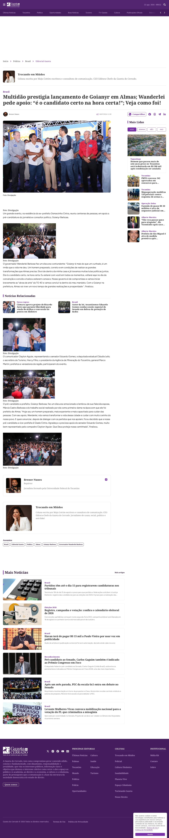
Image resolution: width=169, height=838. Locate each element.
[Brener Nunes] (5, 114)
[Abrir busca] (164, 4)
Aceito (150, 834)
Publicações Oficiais (134, 13)
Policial (118, 761)
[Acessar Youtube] (62, 751)
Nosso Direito (121, 797)
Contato (154, 761)
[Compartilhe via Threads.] (154, 114)
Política (40, 13)
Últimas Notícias (9, 13)
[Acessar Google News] (67, 751)
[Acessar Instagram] (106, 479)
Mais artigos (120, 572)
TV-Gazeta (103, 13)
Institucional (158, 748)
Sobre (153, 767)
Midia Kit (154, 755)
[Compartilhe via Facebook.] (149, 114)
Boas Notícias (73, 13)
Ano (161, 129)
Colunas (119, 748)
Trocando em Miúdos (31, 74)
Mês (151, 129)
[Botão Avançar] (164, 12)
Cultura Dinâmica (123, 767)
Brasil (28, 61)
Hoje (132, 129)
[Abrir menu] (4, 5)
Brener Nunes (14, 114)
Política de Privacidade (78, 822)
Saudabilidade (122, 773)
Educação (153, 13)
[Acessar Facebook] (57, 751)
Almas (38, 544)
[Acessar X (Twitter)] (47, 751)
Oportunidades (55, 13)
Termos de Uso (59, 822)
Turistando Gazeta (123, 791)
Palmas (75, 761)
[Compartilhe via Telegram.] (159, 114)
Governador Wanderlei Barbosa (71, 544)
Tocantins (26, 13)
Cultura (117, 13)
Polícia (75, 785)
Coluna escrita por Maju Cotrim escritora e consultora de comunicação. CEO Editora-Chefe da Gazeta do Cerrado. (77, 78)
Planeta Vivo (121, 779)
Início (5, 61)
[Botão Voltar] (160, 12)
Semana (142, 129)
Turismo (89, 13)
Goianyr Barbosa (50, 544)
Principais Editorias (83, 748)
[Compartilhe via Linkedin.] (164, 114)
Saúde (93, 761)
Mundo (75, 773)
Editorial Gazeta (43, 61)
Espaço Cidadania (123, 785)
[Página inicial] (15, 751)
